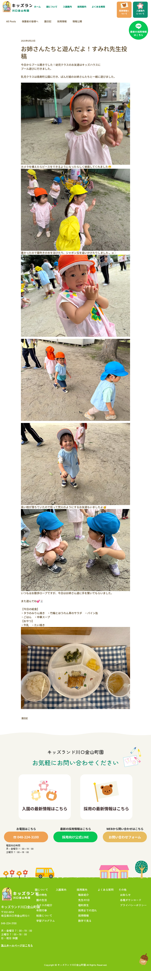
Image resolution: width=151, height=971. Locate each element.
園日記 (47, 21)
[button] (82, 6)
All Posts (11, 21)
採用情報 (62, 21)
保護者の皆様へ (30, 21)
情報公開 (77, 21)
